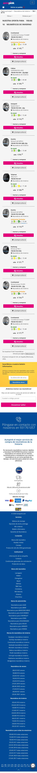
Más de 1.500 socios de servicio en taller (18, 487)
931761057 (27, 427)
